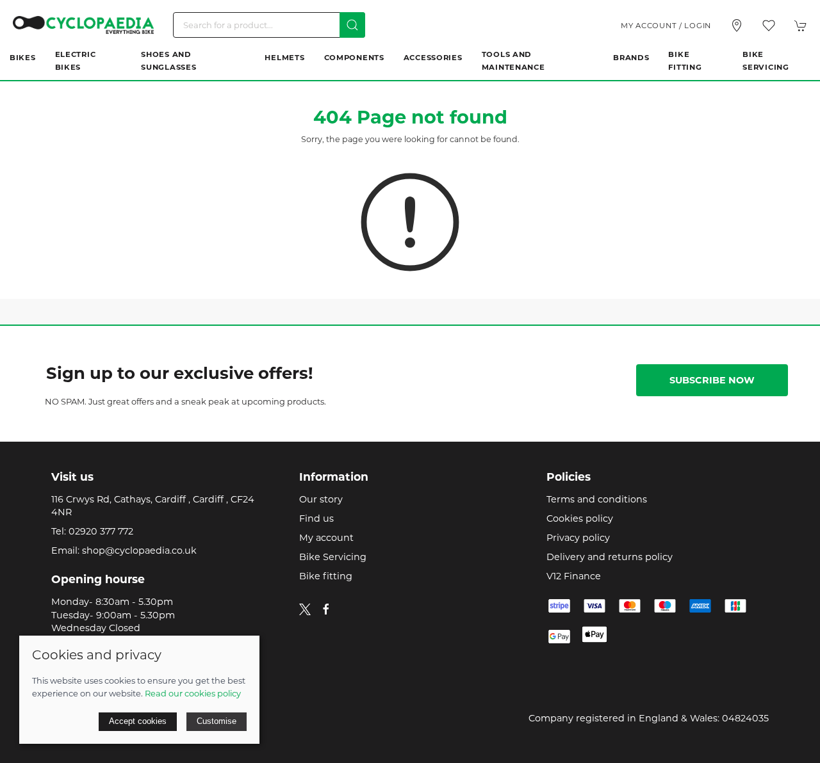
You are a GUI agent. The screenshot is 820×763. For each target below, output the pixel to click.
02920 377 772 (101, 531)
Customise (216, 721)
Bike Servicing (765, 61)
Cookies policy (579, 518)
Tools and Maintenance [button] (513, 61)
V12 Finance (573, 576)
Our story (321, 499)
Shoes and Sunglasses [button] (168, 61)
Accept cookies (138, 721)
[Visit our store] (736, 25)
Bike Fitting (684, 61)
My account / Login (666, 25)
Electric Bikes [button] (75, 61)
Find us (316, 518)
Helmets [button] (284, 57)
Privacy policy (578, 537)
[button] (768, 25)
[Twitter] (305, 608)
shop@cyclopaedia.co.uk (139, 550)
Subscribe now (712, 380)
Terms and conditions (596, 499)
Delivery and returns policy (609, 557)
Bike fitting (325, 576)
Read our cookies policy (193, 693)
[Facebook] (326, 609)
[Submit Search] (352, 25)
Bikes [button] (23, 57)
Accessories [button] (433, 57)
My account (326, 537)
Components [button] (354, 57)
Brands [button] (631, 57)
